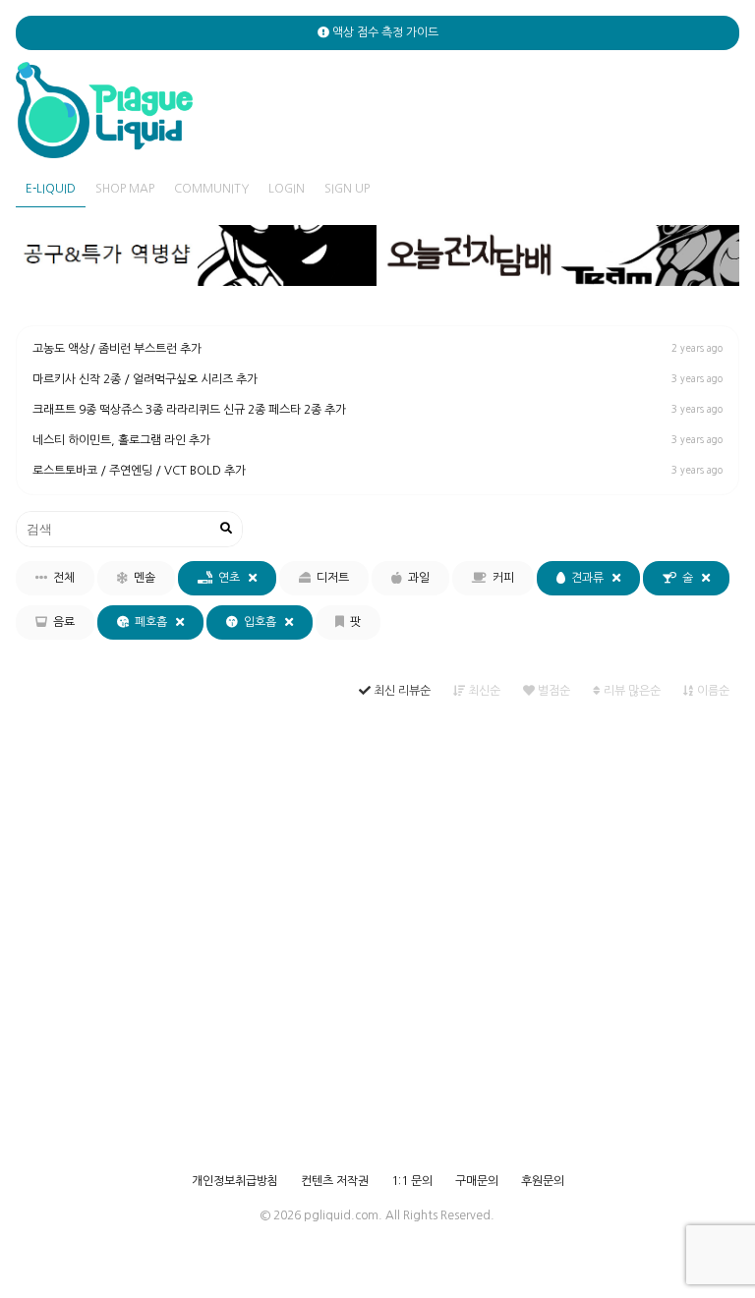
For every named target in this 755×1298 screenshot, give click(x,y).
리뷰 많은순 (631, 691)
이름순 (711, 691)
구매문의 (476, 1181)
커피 (500, 578)
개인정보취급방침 (235, 1181)
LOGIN (286, 189)
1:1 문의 (412, 1181)
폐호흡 (152, 622)
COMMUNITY (211, 189)
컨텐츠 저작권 (335, 1181)
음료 (61, 622)
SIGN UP (347, 189)
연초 (230, 578)
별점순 (552, 691)
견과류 (588, 578)
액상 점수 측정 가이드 (383, 32)
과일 (416, 578)
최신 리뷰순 (401, 691)
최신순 (482, 691)
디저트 (330, 578)
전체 (61, 578)
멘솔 (141, 578)
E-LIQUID (51, 189)
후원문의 (542, 1181)
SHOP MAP (124, 189)
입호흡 (261, 622)
